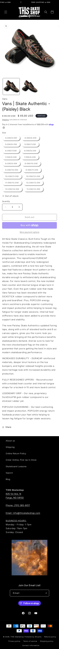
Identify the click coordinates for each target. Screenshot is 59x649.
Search (9, 473)
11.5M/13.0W (13, 183)
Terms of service (30, 641)
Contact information (31, 645)
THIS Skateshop (17, 637)
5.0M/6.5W (12, 145)
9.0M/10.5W (13, 170)
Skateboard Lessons (16, 466)
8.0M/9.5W (12, 164)
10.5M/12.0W (34, 177)
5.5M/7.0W (31, 145)
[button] (6, 12)
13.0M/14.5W (13, 190)
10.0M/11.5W (13, 177)
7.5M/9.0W (31, 158)
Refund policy (50, 637)
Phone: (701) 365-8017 (18, 505)
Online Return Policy (16, 453)
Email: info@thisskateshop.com (23, 513)
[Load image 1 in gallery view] (11, 86)
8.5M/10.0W (33, 164)
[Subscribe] (46, 593)
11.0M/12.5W (35, 190)
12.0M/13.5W (34, 183)
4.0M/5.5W (12, 138)
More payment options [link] (29, 232)
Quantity (6, 201)
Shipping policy (46, 641)
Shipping (5, 119)
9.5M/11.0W (33, 170)
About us (10, 440)
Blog (8, 479)
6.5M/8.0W (31, 151)
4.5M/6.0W (32, 138)
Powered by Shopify (33, 637)
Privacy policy (14, 641)
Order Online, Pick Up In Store (21, 460)
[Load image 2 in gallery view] (29, 86)
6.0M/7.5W (12, 151)
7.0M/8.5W (12, 158)
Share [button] (8, 427)
